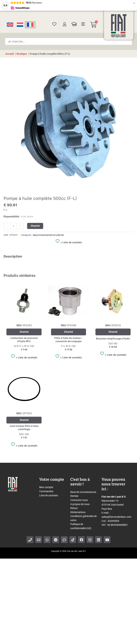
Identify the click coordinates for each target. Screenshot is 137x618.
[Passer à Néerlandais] (20, 25)
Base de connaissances (83, 492)
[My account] (64, 24)
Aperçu (24, 318)
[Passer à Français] (30, 25)
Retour (74, 508)
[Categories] (83, 24)
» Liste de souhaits (71, 242)
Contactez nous (79, 500)
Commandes (46, 491)
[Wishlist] (54, 24)
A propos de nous (80, 504)
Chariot (35, 225)
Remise (74, 496)
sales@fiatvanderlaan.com (116, 516)
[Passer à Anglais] (10, 25)
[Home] (119, 25)
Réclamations (77, 512)
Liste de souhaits (48, 495)
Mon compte (46, 487)
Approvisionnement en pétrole (48, 235)
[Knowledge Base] (74, 24)
